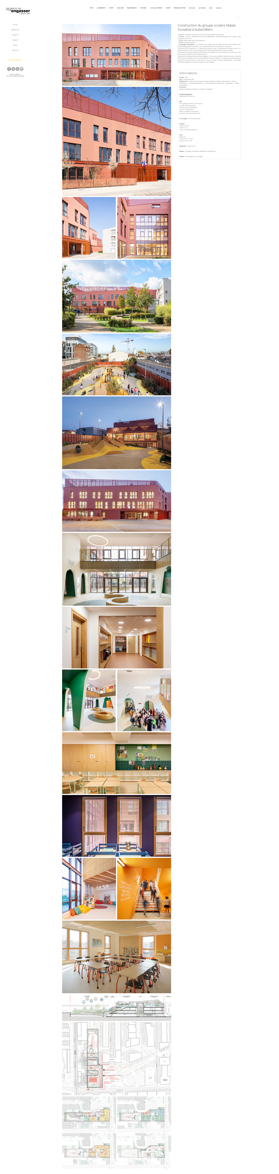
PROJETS (15, 35)
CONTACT (15, 50)
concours (219, 8)
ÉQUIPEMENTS (132, 8)
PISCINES (143, 8)
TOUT (92, 8)
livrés (210, 8)
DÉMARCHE (15, 30)
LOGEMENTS (101, 8)
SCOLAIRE (120, 8)
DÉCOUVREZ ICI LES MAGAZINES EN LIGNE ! (15, 75)
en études (192, 8)
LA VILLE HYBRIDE (156, 8)
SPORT (111, 8)
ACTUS (15, 25)
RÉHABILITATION (179, 8)
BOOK (15, 45)
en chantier (202, 8)
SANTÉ (168, 8)
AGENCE (15, 40)
